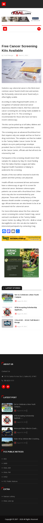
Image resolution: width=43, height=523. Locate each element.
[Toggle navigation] (4, 4)
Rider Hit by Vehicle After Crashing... (27, 439)
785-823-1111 (9, 380)
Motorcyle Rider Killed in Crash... (26, 428)
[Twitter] (8, 387)
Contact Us (6, 371)
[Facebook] (3, 387)
